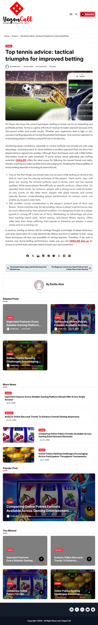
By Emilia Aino (15, 66)
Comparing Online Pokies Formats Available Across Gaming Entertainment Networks (65, 435)
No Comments (41, 66)
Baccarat (9, 413)
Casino (8, 46)
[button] (92, 498)
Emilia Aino (57, 284)
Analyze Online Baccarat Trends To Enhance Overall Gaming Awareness (42, 416)
